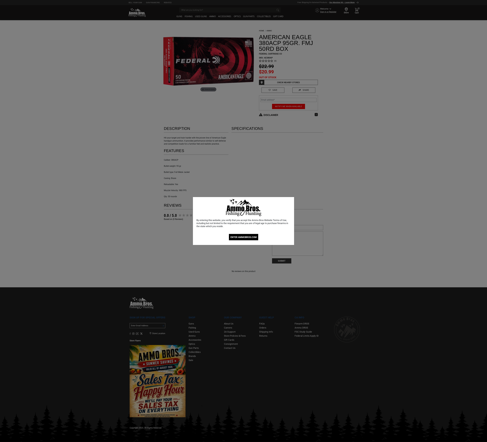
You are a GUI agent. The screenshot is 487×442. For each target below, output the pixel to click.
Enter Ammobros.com (243, 237)
